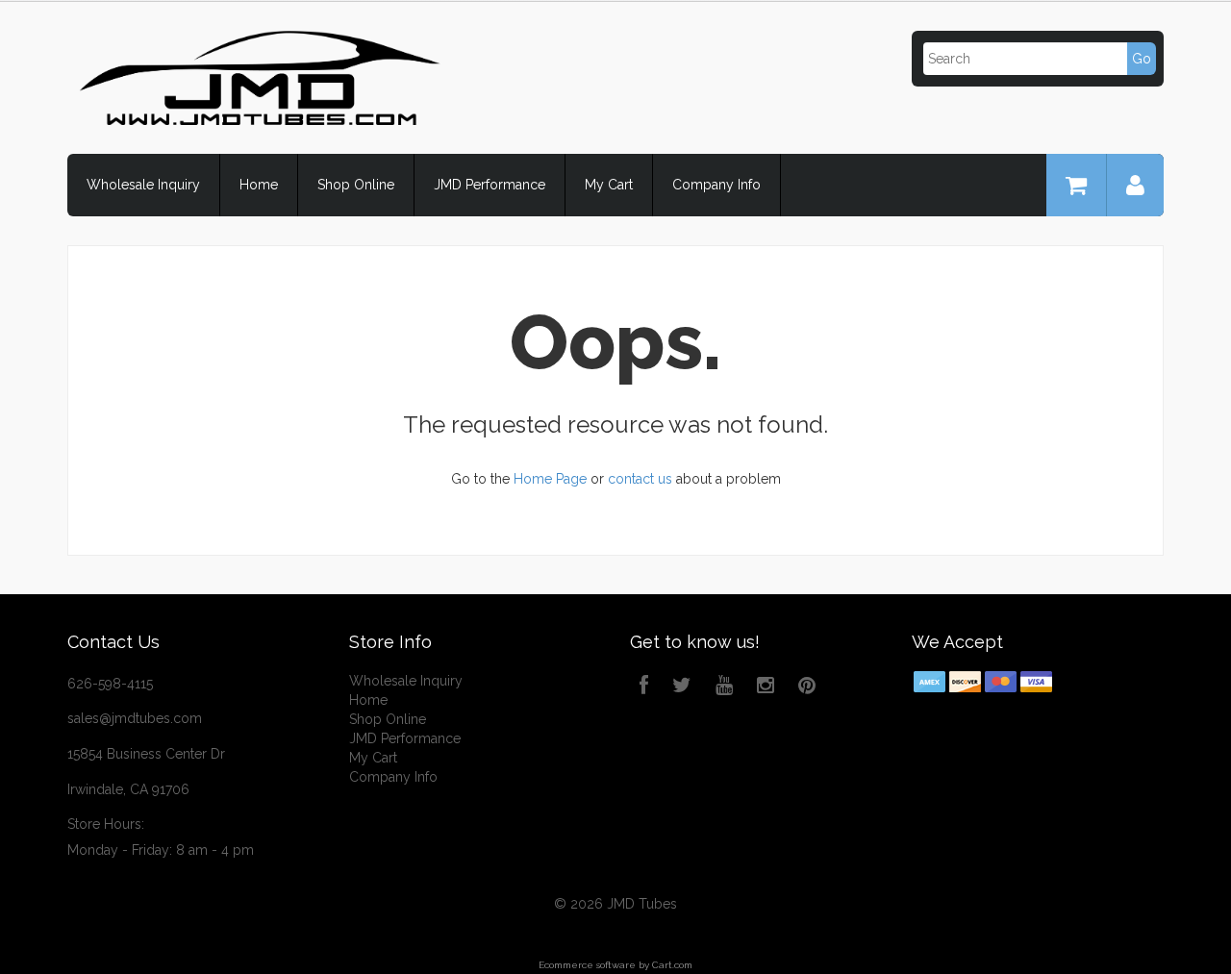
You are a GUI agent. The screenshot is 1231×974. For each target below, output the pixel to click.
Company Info (716, 184)
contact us (640, 479)
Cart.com (672, 965)
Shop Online (355, 184)
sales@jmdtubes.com (134, 718)
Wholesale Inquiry (143, 184)
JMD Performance (489, 184)
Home (258, 184)
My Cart (609, 184)
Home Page (550, 479)
